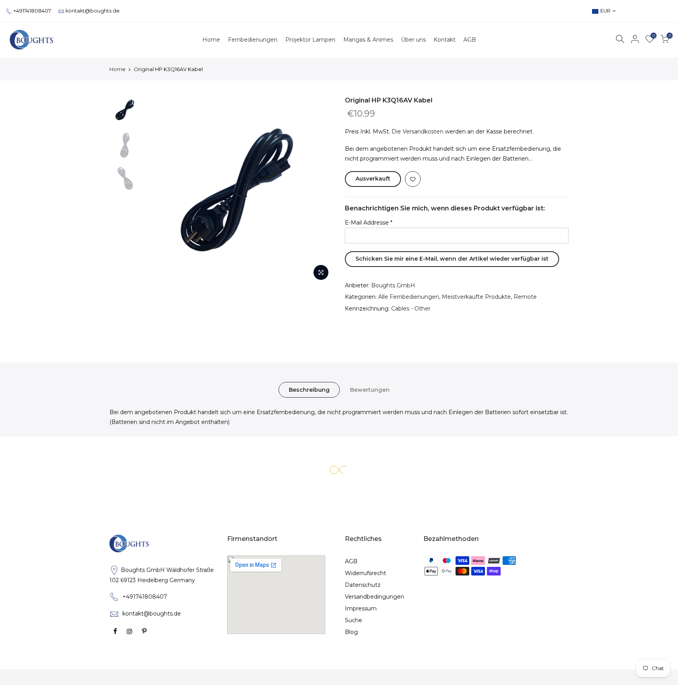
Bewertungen (370, 389)
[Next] (319, 190)
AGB (351, 561)
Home (117, 69)
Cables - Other (410, 308)
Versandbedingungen (374, 596)
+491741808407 (32, 11)
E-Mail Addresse (368, 222)
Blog (351, 632)
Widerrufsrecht (365, 573)
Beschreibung (309, 389)
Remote (525, 296)
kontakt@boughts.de (93, 11)
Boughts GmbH (393, 285)
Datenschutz (363, 584)
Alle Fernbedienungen (408, 296)
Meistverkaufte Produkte (476, 296)
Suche (353, 620)
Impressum (361, 608)
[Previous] (158, 190)
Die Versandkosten (417, 131)
